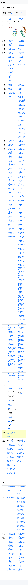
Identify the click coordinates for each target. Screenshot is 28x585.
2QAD (23, 508)
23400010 (10, 417)
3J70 (23, 509)
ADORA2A (19, 441)
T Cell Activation (11, 167)
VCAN (14, 475)
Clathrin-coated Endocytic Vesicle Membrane (21, 61)
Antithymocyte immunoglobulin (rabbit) (21, 375)
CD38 (18, 444)
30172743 (10, 388)
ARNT (13, 445)
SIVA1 (18, 460)
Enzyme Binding (21, 108)
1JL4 (23, 498)
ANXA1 (11, 443)
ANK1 (8, 443)
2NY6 (20, 508)
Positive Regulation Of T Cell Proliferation (21, 230)
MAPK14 (23, 455)
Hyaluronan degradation (10, 341)
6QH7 (24, 524)
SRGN (10, 472)
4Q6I (18, 516)
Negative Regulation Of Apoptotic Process (11, 174)
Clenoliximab (21, 377)
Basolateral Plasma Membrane (10, 55)
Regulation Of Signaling (11, 567)
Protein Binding (11, 92)
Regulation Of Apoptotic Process (11, 170)
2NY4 (23, 506)
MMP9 (11, 468)
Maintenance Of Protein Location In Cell (21, 202)
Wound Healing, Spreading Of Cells (11, 190)
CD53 (18, 445)
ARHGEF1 (9, 444)
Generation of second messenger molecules (21, 353)
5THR (21, 518)
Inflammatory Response (11, 141)
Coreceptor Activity (20, 103)
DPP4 (18, 448)
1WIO (21, 501)
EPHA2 (11, 455)
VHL (8, 476)
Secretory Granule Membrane (10, 62)
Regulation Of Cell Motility (11, 560)
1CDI (21, 496)
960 (7, 479)
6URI (23, 525)
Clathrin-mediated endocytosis (20, 370)
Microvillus (10, 48)
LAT (22, 453)
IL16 (18, 452)
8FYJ (20, 529)
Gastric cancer (11, 381)
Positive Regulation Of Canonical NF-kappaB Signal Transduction (21, 236)
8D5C (23, 528)
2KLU (20, 504)
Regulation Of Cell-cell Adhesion (21, 564)
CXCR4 (22, 447)
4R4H (23, 516)
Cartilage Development (11, 202)
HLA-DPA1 (19, 449)
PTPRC (18, 459)
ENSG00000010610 (21, 486)
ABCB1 (11, 440)
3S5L (20, 513)
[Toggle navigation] (25, 2)
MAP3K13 (9, 435)
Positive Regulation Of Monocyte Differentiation (21, 250)
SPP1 (13, 471)
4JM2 (21, 514)
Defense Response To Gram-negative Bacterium (21, 274)
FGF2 (14, 456)
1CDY (21, 497)
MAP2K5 (13, 465)
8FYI (18, 529)
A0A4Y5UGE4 (20, 490)
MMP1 (13, 467)
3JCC (20, 510)
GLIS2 (11, 459)
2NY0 (21, 505)
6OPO (21, 522)
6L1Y (18, 521)
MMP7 (8, 468)
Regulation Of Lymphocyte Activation (21, 551)
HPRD (10, 13)
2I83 (13, 496)
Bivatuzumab (11, 373)
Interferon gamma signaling (12, 346)
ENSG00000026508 (11, 486)
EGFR (11, 453)
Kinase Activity (11, 569)
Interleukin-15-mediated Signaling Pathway (21, 225)
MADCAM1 (11, 464)
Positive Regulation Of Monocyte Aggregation (11, 217)
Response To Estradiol (21, 198)
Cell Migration (11, 151)
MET (11, 467)
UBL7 (18, 463)
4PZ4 (10, 497)
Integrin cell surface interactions (10, 338)
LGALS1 (18, 455)
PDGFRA (9, 469)
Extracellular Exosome (11, 79)
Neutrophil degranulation (11, 343)
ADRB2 (23, 441)
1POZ (8, 496)
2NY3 (20, 506)
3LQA (21, 512)
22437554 (11, 400)
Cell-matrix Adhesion (10, 145)
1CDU (18, 497)
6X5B (18, 526)
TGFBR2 (13, 473)
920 (17, 479)
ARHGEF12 (9, 445)
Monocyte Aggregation (10, 210)
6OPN (18, 522)
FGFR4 (8, 457)
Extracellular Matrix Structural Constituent (21, 96)
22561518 (10, 427)
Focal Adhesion (11, 49)
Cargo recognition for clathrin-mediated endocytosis (21, 364)
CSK (12, 452)
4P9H (23, 514)
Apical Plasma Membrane (11, 58)
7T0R (18, 528)
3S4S (18, 513)
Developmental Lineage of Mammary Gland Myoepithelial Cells (11, 357)
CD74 (14, 447)
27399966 (10, 407)
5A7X (21, 517)
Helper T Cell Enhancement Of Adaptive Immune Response (21, 219)
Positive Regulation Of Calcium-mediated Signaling (21, 280)
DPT (8, 433)
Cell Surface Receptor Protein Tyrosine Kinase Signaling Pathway (21, 177)
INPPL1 (23, 452)
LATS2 (12, 463)
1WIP (24, 501)
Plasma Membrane (10, 46)
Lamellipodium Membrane (11, 65)
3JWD (23, 510)
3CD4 (20, 509)
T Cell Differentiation (21, 193)
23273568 (10, 404)
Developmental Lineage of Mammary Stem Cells (11, 364)
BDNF (8, 432)
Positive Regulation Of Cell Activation (21, 547)
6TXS (13, 497)
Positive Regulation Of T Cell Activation (21, 288)
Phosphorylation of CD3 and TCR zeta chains (21, 343)
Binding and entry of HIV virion (20, 332)
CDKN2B (13, 449)
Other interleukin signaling (21, 359)
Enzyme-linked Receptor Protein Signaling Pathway (21, 171)
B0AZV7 (18, 492)
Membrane (10, 52)
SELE (11, 471)
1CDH (18, 496)
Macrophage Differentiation (21, 195)
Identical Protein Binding (21, 130)
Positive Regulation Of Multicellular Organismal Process (21, 293)
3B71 (18, 509)
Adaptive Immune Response (20, 147)
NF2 (14, 468)
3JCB (18, 510)
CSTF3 (13, 432)
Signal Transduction (21, 162)
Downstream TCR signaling (21, 339)
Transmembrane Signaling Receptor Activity (11, 85)
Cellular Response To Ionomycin (21, 322)
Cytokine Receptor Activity (10, 90)
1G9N (18, 498)
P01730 (18, 493)
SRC (8, 472)
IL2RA (20, 452)
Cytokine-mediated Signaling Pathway (10, 154)
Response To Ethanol (21, 246)
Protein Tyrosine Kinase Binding (21, 137)
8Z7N (18, 530)
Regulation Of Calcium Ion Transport (21, 299)
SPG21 (21, 460)
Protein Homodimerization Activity (21, 134)
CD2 (21, 443)
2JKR (23, 502)
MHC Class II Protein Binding (21, 127)
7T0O (23, 526)
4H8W (18, 514)
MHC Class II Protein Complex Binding (21, 114)
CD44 (11, 18)
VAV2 (11, 475)
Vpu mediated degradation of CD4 (21, 336)
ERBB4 (8, 456)
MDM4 (8, 467)
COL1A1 (13, 451)
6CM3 (20, 520)
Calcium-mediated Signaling (20, 190)
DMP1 (8, 453)
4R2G (20, 516)
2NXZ (18, 505)
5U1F (23, 518)
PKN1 (12, 469)
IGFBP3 (12, 461)
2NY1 (23, 505)
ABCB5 (8, 441)
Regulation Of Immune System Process (21, 537)
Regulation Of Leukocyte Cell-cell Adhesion (21, 557)
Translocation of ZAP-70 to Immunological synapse (21, 348)
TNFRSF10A (22, 461)
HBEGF (11, 460)
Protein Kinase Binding (21, 110)
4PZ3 (8, 497)
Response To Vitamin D (21, 210)
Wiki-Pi (3, 2)
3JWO (18, 512)
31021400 (10, 392)
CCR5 (18, 443)
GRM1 (8, 460)
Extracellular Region (11, 41)
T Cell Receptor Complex (21, 65)
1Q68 (18, 500)
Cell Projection (11, 77)
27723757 (10, 428)
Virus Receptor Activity (21, 83)
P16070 (8, 490)
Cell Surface (11, 51)
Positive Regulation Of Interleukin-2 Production (21, 206)
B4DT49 (22, 492)
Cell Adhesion (11, 143)
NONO (13, 435)
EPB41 (8, 455)
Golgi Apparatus (11, 43)
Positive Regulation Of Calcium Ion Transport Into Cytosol (21, 184)
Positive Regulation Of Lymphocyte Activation (21, 568)
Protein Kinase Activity (11, 539)
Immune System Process (21, 150)
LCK (8, 464)
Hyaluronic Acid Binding (11, 95)
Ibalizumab (20, 379)
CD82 (20, 445)
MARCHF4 (19, 456)
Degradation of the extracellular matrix (11, 327)
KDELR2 (9, 463)
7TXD (20, 528)
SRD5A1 (12, 436)
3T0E (23, 513)
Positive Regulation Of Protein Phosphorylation (21, 142)
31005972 (11, 395)
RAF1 (8, 471)
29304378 (10, 421)
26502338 (10, 405)
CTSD (23, 445)
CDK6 (11, 448)
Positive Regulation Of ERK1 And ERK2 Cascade (11, 206)
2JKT (18, 504)
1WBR (18, 501)
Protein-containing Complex (10, 68)
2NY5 (18, 508)
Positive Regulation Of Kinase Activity (21, 214)
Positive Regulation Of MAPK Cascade (21, 242)
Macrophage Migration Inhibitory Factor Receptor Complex (11, 73)
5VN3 (18, 520)
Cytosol (9, 44)
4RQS (18, 517)
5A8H (23, 517)
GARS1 (8, 459)
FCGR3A (22, 448)
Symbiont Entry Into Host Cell (21, 270)
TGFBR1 (9, 473)
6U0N (20, 525)
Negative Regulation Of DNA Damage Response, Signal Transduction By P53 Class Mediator (11, 182)
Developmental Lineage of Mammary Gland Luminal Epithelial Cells (11, 351)
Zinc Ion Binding (21, 100)
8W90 (23, 529)
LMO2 (10, 433)
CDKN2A (9, 449)
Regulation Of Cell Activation (21, 554)
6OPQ (18, 524)
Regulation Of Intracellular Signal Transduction (11, 543)
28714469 (10, 408)
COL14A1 (9, 451)
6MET (23, 521)
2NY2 (18, 506)
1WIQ (18, 502)
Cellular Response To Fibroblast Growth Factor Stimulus (11, 195)
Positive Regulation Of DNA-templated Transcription (21, 261)
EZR (11, 456)
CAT (11, 432)
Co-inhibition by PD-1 (21, 357)
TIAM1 (8, 475)
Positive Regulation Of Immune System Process (21, 154)
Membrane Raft (21, 67)
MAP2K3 (9, 465)
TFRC (18, 461)
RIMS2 (8, 436)
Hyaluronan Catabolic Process (10, 159)
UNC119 (21, 463)
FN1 (11, 457)
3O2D (24, 512)
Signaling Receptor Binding (20, 92)
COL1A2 (9, 452)
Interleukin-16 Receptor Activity (21, 124)
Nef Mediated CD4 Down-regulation (21, 328)
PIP (21, 457)
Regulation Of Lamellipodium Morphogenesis (11, 235)
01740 (18, 483)
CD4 (21, 18)
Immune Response (20, 158)
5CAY (18, 518)
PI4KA (23, 456)
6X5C (20, 526)
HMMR (8, 461)
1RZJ (20, 500)
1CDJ (23, 496)
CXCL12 (18, 447)
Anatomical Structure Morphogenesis (11, 148)
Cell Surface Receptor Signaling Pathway (20, 166)
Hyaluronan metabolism (10, 334)
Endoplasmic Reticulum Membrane (21, 47)
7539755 (20, 12)
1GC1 (21, 498)
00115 (8, 483)
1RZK (23, 500)
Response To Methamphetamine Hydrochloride (21, 318)
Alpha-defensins (21, 325)
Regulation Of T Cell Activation (21, 285)
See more (9, 570)
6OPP (24, 522)
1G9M (23, 497)
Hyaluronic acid (11, 375)
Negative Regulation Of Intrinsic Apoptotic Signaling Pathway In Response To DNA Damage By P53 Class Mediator (11, 226)
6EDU (23, 520)
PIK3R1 (18, 457)
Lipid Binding (21, 101)
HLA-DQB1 (22, 451)
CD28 (23, 443)
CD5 (23, 444)
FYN (13, 457)
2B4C (21, 502)
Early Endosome (21, 40)
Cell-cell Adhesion (10, 213)
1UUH (11, 496)
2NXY (23, 504)
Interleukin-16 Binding (21, 121)
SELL (21, 459)
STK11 (13, 472)
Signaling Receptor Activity (20, 118)
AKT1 (11, 441)
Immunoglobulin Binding (21, 106)
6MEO (20, 521)
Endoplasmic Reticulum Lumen (21, 43)
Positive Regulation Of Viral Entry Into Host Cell (21, 266)
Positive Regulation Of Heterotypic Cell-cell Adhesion (11, 163)
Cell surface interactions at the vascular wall (11, 331)
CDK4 (8, 448)
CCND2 (8, 447)
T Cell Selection (21, 244)
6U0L (18, 525)
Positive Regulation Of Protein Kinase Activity (21, 255)
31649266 (10, 424)
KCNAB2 (19, 453)
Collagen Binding (11, 93)
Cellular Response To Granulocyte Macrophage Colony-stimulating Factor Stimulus (21, 311)
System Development (11, 199)
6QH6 (21, 524)
